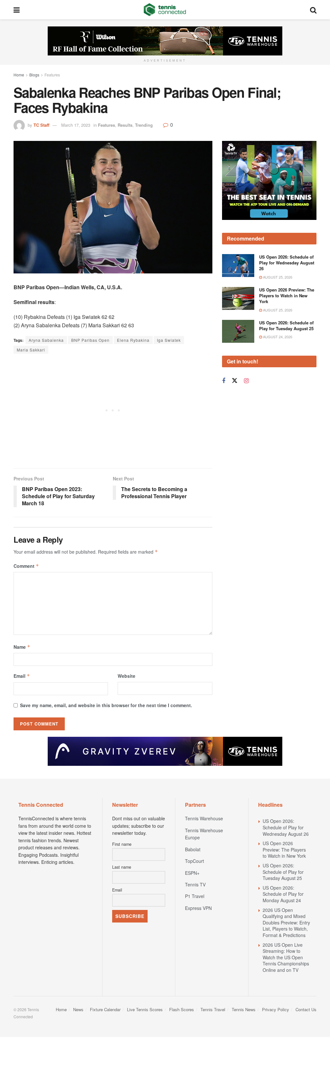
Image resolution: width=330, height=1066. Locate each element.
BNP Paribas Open (90, 340)
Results (125, 125)
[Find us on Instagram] (246, 380)
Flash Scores (181, 1009)
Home (19, 74)
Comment (26, 566)
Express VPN (198, 908)
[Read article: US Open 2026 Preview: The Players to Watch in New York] (238, 298)
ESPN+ (192, 873)
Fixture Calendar (105, 1009)
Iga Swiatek (169, 340)
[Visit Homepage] (165, 9)
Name (22, 647)
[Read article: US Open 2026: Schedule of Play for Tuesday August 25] (238, 331)
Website (126, 676)
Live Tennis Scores (145, 1009)
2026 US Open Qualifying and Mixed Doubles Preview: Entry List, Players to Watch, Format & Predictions (286, 922)
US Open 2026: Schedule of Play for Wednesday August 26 (286, 262)
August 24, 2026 (277, 336)
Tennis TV (195, 884)
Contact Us (306, 1009)
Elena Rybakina (133, 340)
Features (52, 74)
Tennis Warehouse (204, 818)
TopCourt (194, 861)
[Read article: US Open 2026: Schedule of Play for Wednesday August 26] (238, 265)
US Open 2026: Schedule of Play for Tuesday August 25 (286, 325)
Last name (121, 867)
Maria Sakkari (31, 349)
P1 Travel (194, 896)
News (78, 1009)
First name (121, 844)
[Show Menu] (17, 9)
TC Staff (41, 125)
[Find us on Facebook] (223, 380)
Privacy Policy (275, 1009)
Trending (144, 125)
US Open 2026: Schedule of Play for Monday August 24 (283, 893)
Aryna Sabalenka (46, 340)
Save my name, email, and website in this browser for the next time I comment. (106, 705)
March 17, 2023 (75, 125)
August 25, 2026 (277, 277)
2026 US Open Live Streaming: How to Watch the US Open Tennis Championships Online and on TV (286, 957)
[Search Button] (313, 9)
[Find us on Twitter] (235, 380)
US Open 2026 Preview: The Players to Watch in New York (286, 295)
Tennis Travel (212, 1009)
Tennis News (244, 1009)
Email (22, 676)
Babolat (192, 849)
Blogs (34, 74)
